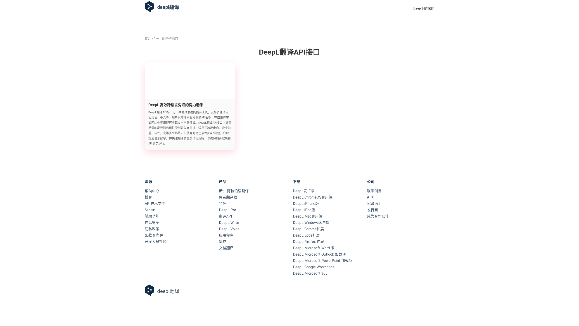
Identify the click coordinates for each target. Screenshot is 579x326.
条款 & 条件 (154, 235)
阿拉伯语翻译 (234, 191)
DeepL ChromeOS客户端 (312, 197)
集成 (222, 242)
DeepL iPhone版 (306, 203)
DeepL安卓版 (303, 191)
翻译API (225, 216)
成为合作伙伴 (378, 216)
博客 (148, 197)
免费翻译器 (228, 197)
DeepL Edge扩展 (306, 235)
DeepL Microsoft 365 (310, 273)
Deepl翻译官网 (423, 8)
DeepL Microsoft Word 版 (313, 248)
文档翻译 (226, 248)
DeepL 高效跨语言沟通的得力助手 (175, 105)
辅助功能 (152, 216)
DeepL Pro (227, 210)
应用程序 (226, 235)
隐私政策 (152, 229)
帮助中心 (152, 191)
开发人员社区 (155, 242)
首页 (148, 38)
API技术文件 (155, 203)
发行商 (372, 210)
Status (150, 210)
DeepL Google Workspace (314, 267)
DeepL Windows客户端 (311, 223)
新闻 (370, 197)
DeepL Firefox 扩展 (308, 242)
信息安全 (152, 223)
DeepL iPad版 (304, 210)
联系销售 (374, 191)
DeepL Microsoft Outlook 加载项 (319, 254)
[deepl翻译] (149, 7)
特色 (222, 203)
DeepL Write (229, 223)
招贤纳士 (374, 203)
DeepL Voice (229, 229)
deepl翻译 (168, 7)
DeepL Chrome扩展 (308, 229)
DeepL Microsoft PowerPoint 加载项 (322, 261)
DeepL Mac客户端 (307, 216)
